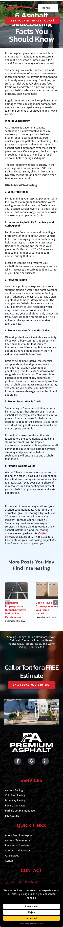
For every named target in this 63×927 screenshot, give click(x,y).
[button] (7, 602)
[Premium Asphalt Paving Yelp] (50, 761)
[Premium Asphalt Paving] (17, 7)
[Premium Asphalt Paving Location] (31, 761)
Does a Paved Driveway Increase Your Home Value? (47, 608)
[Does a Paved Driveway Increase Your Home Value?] (47, 583)
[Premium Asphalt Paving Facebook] (13, 761)
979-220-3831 (32, 882)
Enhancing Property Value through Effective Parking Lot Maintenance (15, 610)
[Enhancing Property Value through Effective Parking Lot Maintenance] (16, 583)
